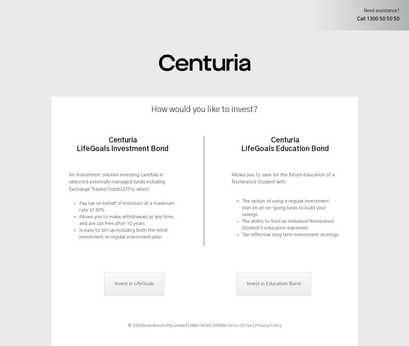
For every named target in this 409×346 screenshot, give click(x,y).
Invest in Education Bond (274, 283)
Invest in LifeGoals (134, 283)
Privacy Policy (268, 326)
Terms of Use (240, 326)
